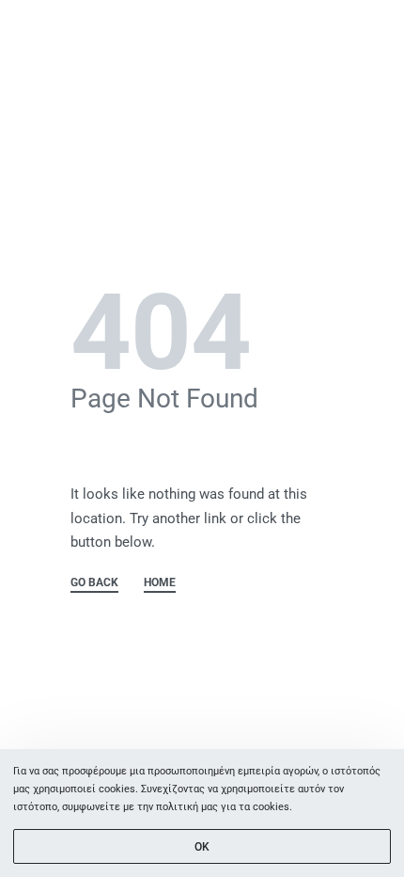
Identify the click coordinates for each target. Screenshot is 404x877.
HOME (160, 583)
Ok (202, 846)
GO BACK (94, 583)
